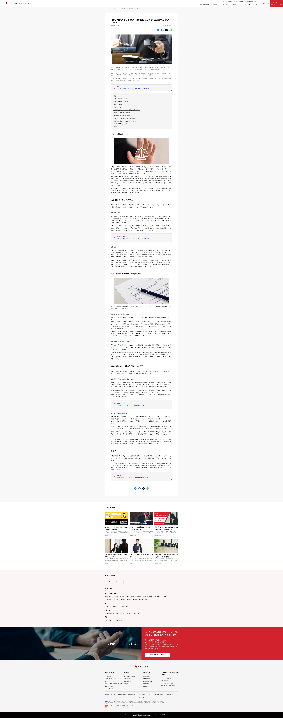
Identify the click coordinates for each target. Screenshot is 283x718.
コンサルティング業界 (160, 596)
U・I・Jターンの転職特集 (167, 683)
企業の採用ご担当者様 (251, 1)
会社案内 (149, 694)
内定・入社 (137, 613)
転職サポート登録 (109, 686)
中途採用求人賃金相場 (159, 694)
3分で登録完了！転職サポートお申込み (276, 3)
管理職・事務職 (116, 26)
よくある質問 (247, 4)
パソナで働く (241, 1)
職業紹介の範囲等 (132, 694)
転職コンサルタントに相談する (157, 654)
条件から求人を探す (204, 4)
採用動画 (126, 683)
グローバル (108, 606)
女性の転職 (119, 620)
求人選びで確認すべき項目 (121, 124)
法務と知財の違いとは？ (120, 99)
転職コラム (145, 686)
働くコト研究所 (109, 620)
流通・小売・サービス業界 (112, 599)
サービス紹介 (108, 676)
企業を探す (215, 4)
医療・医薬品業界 (136, 596)
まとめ (115, 126)
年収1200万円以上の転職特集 (168, 685)
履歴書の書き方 (146, 678)
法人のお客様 (170, 694)
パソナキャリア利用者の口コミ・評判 (113, 683)
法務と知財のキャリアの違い (121, 101)
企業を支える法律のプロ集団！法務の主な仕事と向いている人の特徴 (133, 237)
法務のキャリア (118, 104)
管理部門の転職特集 (166, 678)
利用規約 (113, 694)
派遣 (235, 1)
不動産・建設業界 (126, 599)
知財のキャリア (118, 107)
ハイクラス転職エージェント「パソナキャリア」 (24, 3)
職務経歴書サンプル (147, 681)
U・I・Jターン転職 (227, 1)
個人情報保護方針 (122, 694)
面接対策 (129, 613)
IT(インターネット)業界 (111, 596)
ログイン (256, 4)
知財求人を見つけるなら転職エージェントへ (125, 121)
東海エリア (117, 606)
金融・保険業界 (148, 596)
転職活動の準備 (109, 613)
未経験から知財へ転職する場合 (122, 115)
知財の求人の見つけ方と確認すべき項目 (124, 118)
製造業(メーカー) (124, 596)
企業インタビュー (128, 681)
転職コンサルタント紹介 (110, 678)
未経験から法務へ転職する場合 (122, 112)
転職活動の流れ (146, 676)
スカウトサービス (109, 688)
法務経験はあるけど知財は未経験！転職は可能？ (127, 110)
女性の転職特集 (165, 680)
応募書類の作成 (120, 613)
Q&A (106, 681)
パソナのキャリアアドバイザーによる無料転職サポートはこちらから (133, 87)
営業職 (136, 599)
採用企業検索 (127, 678)
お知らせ (107, 694)
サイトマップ (142, 694)
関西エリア (125, 606)
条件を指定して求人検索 (129, 676)
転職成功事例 (146, 683)
